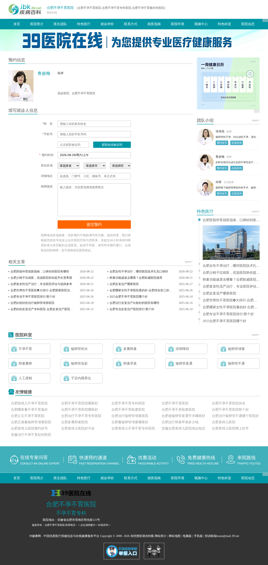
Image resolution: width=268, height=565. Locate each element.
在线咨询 (237, 142)
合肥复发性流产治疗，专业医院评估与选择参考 (41, 284)
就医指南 (154, 24)
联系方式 (130, 24)
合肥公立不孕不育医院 (27, 416)
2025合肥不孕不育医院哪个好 (129, 296)
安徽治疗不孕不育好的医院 (31, 434)
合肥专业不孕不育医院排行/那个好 (32, 296)
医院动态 (248, 24)
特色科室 (224, 24)
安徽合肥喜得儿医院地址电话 (183, 428)
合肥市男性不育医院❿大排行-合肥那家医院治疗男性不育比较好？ (53, 290)
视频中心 (201, 24)
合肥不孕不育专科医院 (128, 403)
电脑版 (187, 536)
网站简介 (160, 536)
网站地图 (174, 536)
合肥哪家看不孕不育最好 (29, 409)
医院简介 (37, 24)
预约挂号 (222, 142)
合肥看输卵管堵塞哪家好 (129, 422)
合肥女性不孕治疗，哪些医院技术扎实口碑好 (139, 271)
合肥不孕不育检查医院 (128, 409)
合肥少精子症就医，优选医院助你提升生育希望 (41, 277)
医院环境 (177, 24)
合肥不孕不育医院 (60, 7)
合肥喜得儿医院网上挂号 (230, 428)
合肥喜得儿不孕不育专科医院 (133, 428)
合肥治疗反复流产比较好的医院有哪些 (134, 302)
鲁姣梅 (220, 156)
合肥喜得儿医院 (223, 422)
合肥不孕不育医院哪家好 (79, 403)
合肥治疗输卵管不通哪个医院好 (235, 416)
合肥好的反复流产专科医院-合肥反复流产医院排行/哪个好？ (49, 309)
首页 (16, 24)
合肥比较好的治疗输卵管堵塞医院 (32, 302)
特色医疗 (83, 24)
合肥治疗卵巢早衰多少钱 (180, 422)
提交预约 (94, 224)
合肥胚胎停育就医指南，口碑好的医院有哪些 (39, 271)
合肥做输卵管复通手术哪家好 (183, 416)
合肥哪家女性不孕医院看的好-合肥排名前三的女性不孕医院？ (150, 290)
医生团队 (60, 24)
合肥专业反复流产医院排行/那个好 (132, 309)
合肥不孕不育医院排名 (228, 403)
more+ (189, 261)
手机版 (198, 536)
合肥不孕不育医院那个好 (230, 409)
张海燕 (220, 131)
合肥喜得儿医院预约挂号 (29, 428)
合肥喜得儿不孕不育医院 (29, 403)
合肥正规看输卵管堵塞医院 (31, 422)
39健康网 (35, 536)
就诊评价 (107, 24)
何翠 (219, 182)
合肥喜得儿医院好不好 (78, 428)
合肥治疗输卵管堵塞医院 (129, 416)
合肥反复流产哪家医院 (124, 284)
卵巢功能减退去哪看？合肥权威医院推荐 (136, 277)
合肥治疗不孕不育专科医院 (81, 416)
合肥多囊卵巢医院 (74, 422)
